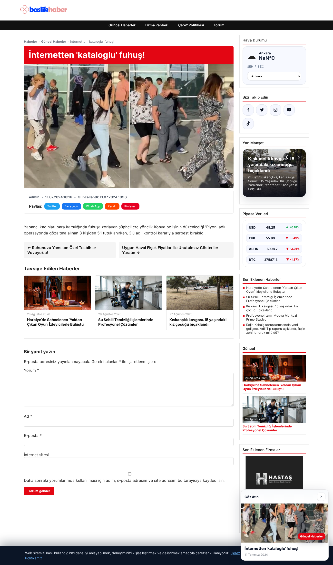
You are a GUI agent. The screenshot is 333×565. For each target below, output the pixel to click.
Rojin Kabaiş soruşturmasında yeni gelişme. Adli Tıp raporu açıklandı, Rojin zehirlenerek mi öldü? (275, 328)
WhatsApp (93, 206)
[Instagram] (275, 110)
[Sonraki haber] (298, 157)
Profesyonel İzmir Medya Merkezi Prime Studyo (271, 317)
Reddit (112, 206)
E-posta (33, 435)
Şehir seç (255, 66)
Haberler (30, 41)
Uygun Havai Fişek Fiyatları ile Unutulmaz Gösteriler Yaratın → (170, 250)
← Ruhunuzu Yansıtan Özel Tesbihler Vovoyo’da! (61, 250)
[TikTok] (248, 123)
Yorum (31, 370)
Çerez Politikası (191, 25)
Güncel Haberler (122, 25)
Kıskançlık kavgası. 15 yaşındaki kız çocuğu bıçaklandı (272, 308)
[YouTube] (289, 110)
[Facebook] (248, 110)
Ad (28, 416)
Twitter (52, 206)
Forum (219, 25)
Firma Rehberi (156, 25)
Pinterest (130, 206)
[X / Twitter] (261, 110)
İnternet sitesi (36, 454)
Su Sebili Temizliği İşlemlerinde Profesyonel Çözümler (269, 299)
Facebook (71, 206)
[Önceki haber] (288, 157)
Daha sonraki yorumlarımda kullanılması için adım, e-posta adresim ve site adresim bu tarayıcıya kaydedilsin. (124, 480)
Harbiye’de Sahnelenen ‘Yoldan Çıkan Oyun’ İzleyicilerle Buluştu (274, 289)
